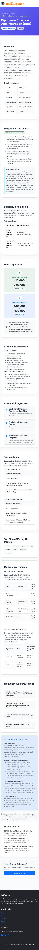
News (3, 922)
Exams (3, 916)
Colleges (4, 913)
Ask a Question (19, 873)
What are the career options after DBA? (17, 725)
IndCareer (4, 14)
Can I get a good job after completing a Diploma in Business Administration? (17, 705)
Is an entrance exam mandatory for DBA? (18, 715)
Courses (12, 14)
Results (3, 919)
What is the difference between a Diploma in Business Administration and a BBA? (18, 693)
